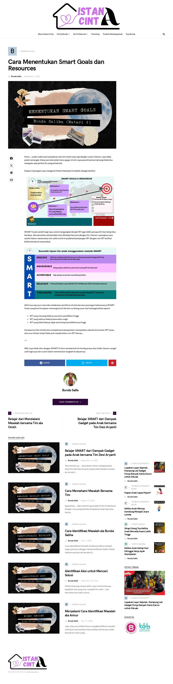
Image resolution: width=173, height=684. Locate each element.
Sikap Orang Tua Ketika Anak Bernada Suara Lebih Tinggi (137, 531)
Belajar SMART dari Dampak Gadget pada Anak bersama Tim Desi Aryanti (90, 453)
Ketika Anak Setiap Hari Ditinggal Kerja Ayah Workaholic (136, 551)
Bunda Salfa (16, 76)
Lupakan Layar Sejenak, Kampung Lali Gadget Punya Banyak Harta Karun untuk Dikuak (138, 472)
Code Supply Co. (33, 672)
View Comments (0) (69, 402)
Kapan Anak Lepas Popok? (137, 492)
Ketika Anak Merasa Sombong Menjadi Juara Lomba (136, 511)
